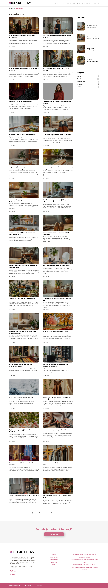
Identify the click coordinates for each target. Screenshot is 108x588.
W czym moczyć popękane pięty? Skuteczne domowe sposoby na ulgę (21, 168)
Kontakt (13, 574)
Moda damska (66, 3)
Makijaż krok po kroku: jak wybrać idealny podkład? (24, 496)
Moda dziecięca (87, 3)
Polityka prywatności (14, 585)
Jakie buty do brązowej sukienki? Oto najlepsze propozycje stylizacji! (57, 398)
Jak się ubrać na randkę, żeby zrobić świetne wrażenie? (56, 69)
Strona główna (12, 9)
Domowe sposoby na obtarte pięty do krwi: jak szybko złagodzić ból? (22, 332)
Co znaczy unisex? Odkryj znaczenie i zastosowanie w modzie (58, 464)
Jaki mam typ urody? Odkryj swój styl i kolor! (56, 430)
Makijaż (96, 3)
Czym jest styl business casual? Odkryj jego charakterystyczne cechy (55, 365)
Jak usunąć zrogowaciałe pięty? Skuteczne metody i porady (58, 168)
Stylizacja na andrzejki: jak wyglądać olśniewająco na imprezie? (24, 464)
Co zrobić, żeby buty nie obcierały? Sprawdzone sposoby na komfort (23, 267)
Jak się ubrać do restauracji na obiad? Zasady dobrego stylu (22, 36)
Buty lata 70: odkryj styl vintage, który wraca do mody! (57, 497)
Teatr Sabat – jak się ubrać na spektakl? (20, 101)
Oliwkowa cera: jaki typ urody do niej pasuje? (22, 299)
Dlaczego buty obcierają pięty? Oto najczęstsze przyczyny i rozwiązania (57, 135)
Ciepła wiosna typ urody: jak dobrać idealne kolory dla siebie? (23, 431)
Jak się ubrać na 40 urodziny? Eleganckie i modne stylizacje (57, 36)
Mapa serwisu (28, 585)
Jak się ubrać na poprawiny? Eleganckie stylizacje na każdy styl (24, 69)
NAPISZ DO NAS (54, 534)
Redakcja (13, 571)
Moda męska (76, 3)
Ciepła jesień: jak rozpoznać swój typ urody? (56, 331)
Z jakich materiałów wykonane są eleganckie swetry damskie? (58, 102)
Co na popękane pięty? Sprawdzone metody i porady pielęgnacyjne (22, 234)
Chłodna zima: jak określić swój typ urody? (21, 397)
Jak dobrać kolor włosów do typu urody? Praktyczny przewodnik (21, 365)
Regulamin (39, 585)
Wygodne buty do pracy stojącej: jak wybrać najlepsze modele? (56, 201)
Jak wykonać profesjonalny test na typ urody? (56, 266)
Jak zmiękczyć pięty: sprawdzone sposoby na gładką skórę (22, 201)
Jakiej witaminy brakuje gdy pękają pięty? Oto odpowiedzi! (56, 234)
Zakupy (57, 3)
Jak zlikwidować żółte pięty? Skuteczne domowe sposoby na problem (23, 135)
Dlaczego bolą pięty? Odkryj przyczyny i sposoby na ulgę (58, 299)
